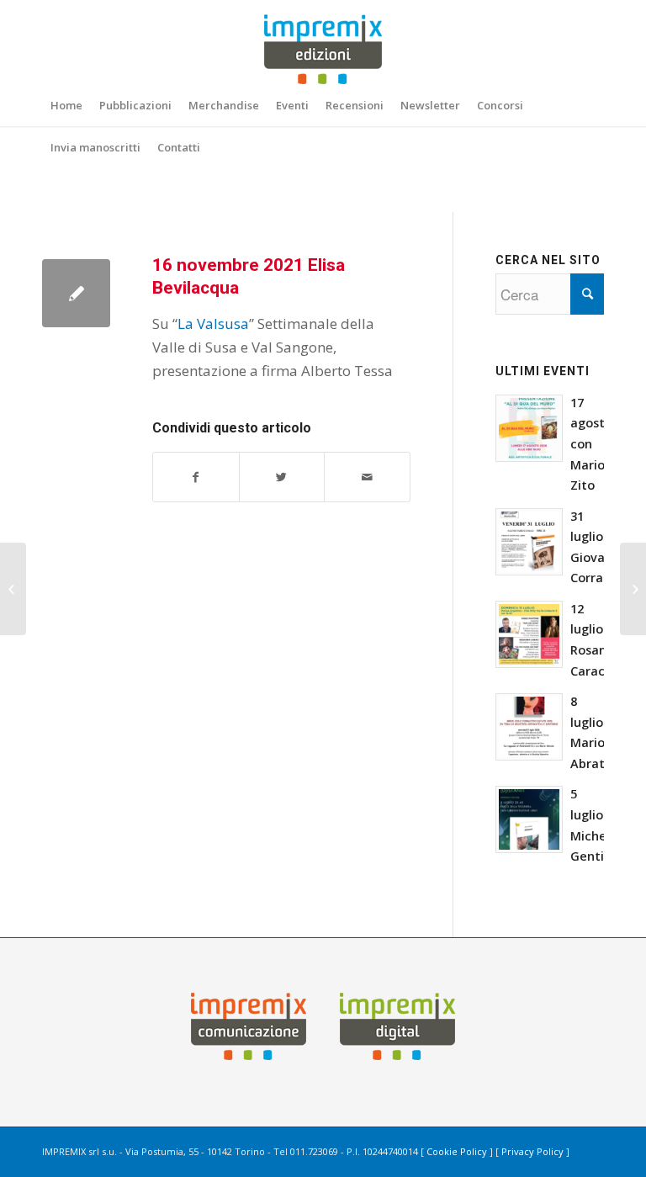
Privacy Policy (532, 1151)
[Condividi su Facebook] (196, 477)
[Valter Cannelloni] (13, 589)
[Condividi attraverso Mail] (367, 477)
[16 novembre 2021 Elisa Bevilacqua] (76, 293)
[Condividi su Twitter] (282, 477)
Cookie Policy (456, 1151)
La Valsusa (213, 323)
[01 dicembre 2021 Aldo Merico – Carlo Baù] (633, 589)
